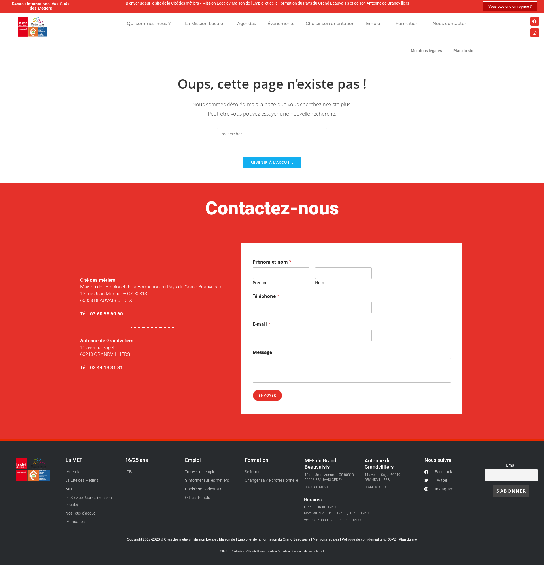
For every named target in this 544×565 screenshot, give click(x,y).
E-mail (262, 324)
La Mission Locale (204, 23)
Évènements (280, 23)
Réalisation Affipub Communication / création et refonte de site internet (277, 551)
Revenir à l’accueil (272, 162)
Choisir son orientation (330, 23)
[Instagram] (534, 32)
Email (511, 465)
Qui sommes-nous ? (149, 23)
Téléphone (266, 296)
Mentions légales (426, 50)
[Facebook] (534, 21)
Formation (407, 23)
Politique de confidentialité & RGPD (369, 539)
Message (262, 352)
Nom (319, 282)
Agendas (246, 23)
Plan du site (464, 50)
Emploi (373, 23)
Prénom (260, 282)
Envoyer (267, 395)
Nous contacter (449, 23)
